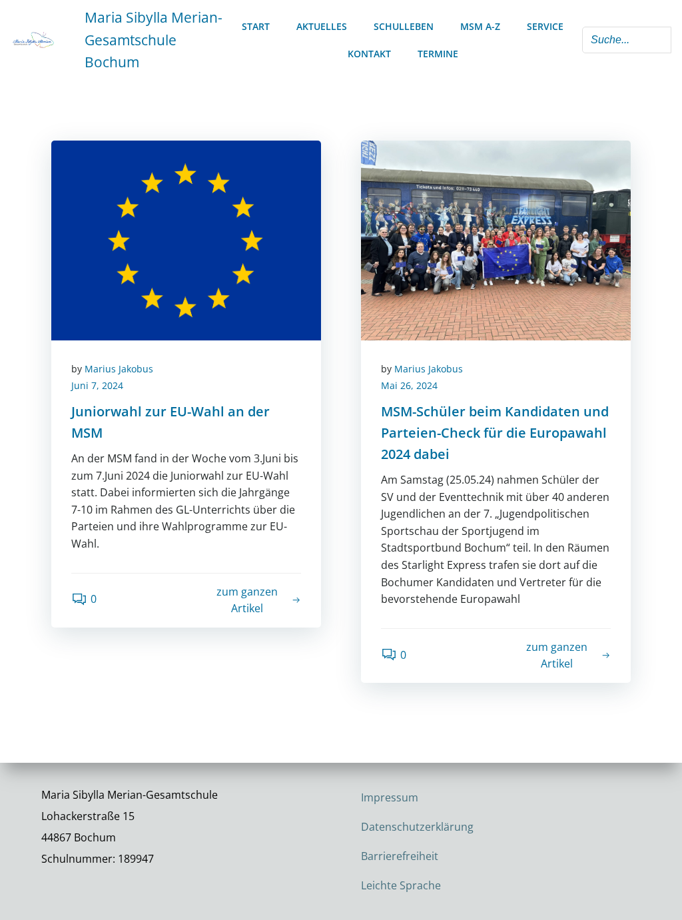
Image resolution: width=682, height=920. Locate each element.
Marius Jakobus (119, 368)
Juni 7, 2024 (97, 385)
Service (545, 26)
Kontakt (369, 53)
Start (256, 26)
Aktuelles (321, 26)
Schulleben (404, 26)
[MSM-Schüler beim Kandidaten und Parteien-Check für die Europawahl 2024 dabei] (496, 239)
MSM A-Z (480, 26)
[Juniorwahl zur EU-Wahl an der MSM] (186, 239)
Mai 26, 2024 (409, 385)
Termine (438, 53)
